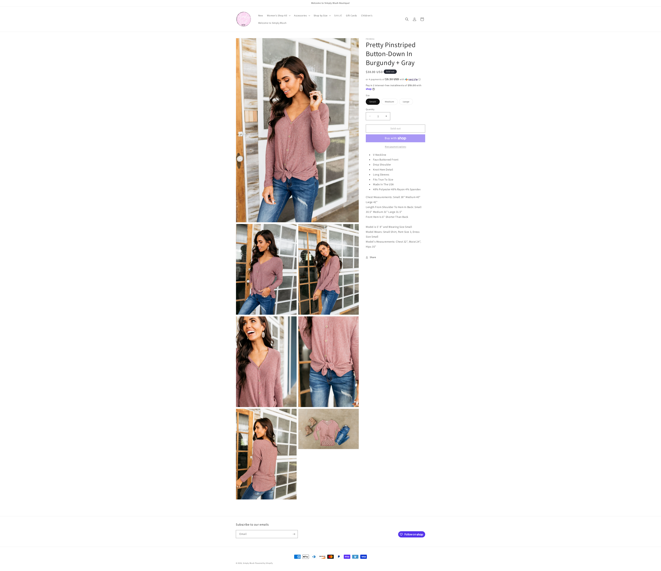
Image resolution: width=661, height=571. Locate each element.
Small (374, 102)
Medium (391, 102)
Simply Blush (249, 563)
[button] (278, 15)
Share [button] (373, 257)
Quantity (370, 109)
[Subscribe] (294, 534)
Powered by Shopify (264, 563)
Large (408, 102)
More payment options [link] (395, 146)
